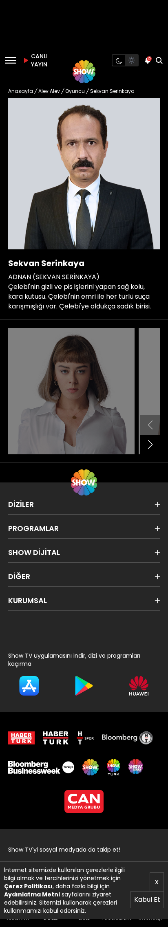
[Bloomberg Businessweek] (41, 767)
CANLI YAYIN (38, 60)
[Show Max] (136, 767)
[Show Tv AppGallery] (139, 686)
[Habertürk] (21, 738)
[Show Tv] (84, 71)
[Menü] (10, 60)
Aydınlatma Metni (32, 894)
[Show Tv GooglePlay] (84, 686)
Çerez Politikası (28, 886)
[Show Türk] (113, 767)
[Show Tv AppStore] (29, 686)
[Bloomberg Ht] (127, 738)
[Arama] (159, 60)
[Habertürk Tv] (56, 738)
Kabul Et (147, 899)
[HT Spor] (85, 738)
